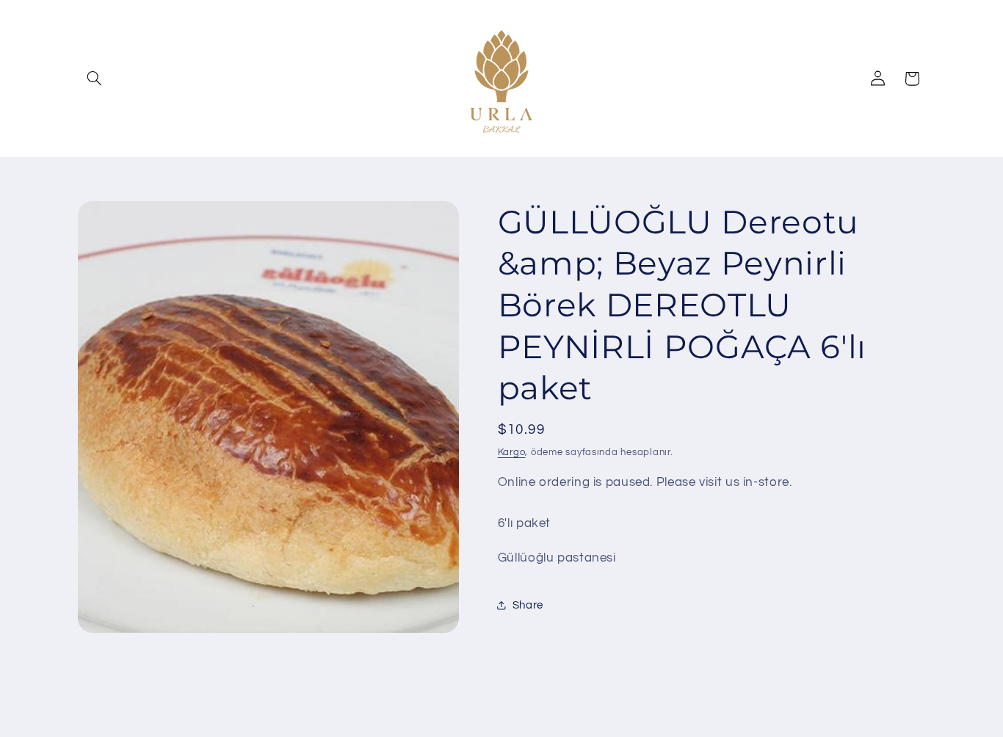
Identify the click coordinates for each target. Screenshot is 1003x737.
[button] (95, 78)
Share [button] (528, 605)
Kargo (512, 452)
